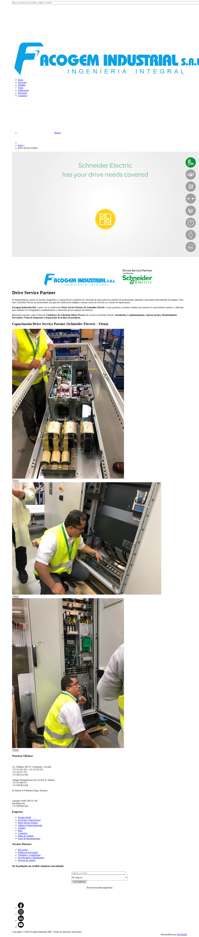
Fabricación (23, 90)
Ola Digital (182, 934)
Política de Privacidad (28, 852)
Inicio (20, 80)
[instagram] (21, 914)
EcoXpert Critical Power (29, 820)
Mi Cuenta (23, 850)
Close (15, 481)
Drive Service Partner (28, 822)
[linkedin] (21, 920)
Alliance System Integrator (30, 825)
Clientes (21, 828)
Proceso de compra (26, 860)
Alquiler (21, 85)
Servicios (22, 82)
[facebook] (21, 907)
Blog (20, 830)
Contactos (22, 95)
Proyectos (22, 93)
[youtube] (21, 927)
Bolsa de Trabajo (26, 836)
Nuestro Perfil (24, 817)
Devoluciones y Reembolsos (31, 857)
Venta (20, 87)
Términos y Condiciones (29, 855)
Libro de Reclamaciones (29, 838)
